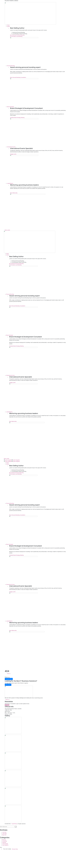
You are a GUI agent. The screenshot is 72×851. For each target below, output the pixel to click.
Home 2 (8, 673)
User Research (5, 845)
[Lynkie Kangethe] (8, 459)
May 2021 (4, 834)
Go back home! (9, 679)
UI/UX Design (5, 843)
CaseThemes (14, 823)
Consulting (4, 841)
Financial (4, 842)
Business (4, 839)
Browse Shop (15, 849)
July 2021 (4, 832)
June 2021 (4, 833)
